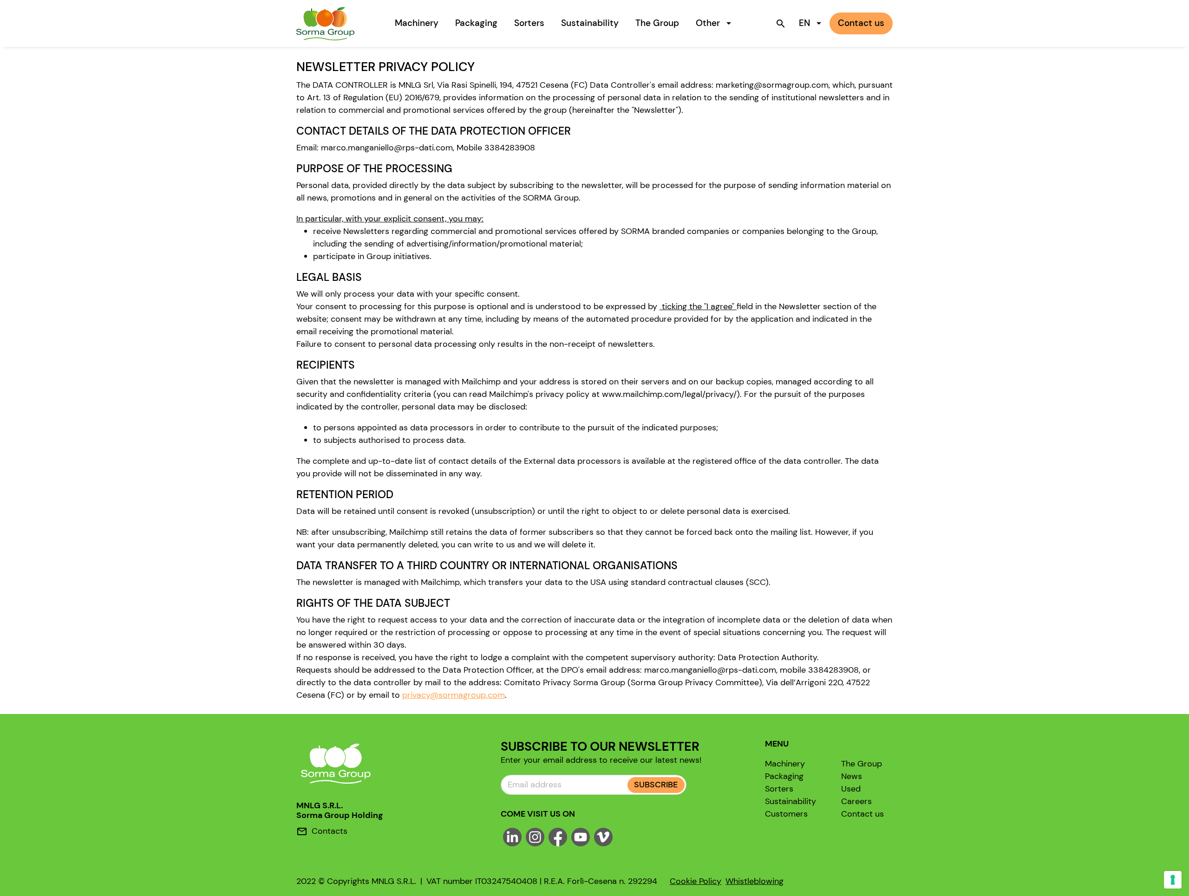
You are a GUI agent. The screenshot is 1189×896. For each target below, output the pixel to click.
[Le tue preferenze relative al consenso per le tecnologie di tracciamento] (1173, 880)
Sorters (529, 23)
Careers (856, 801)
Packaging (476, 23)
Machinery (416, 23)
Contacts (329, 831)
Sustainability (590, 23)
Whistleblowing (754, 881)
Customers (786, 813)
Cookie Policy (695, 881)
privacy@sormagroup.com (453, 695)
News (851, 776)
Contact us (862, 813)
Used (851, 788)
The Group (657, 23)
